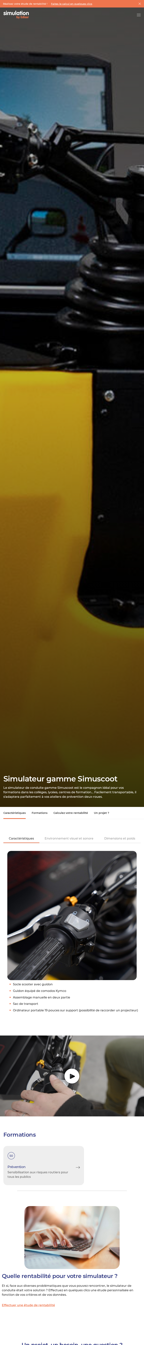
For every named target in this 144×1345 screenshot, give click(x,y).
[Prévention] (43, 1165)
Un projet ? (101, 813)
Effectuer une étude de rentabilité (28, 1305)
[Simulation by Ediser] (16, 15)
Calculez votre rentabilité (70, 813)
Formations (39, 813)
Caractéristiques (14, 813)
